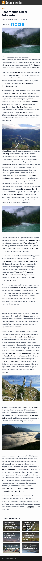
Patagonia (30, 507)
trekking (25, 407)
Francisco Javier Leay (9, 19)
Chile (3, 8)
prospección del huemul (10, 361)
